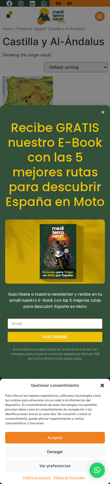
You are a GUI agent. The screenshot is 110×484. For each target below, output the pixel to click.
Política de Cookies (37, 477)
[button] (102, 385)
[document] (55, 242)
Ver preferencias (55, 465)
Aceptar (55, 437)
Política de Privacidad (68, 477)
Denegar (55, 451)
